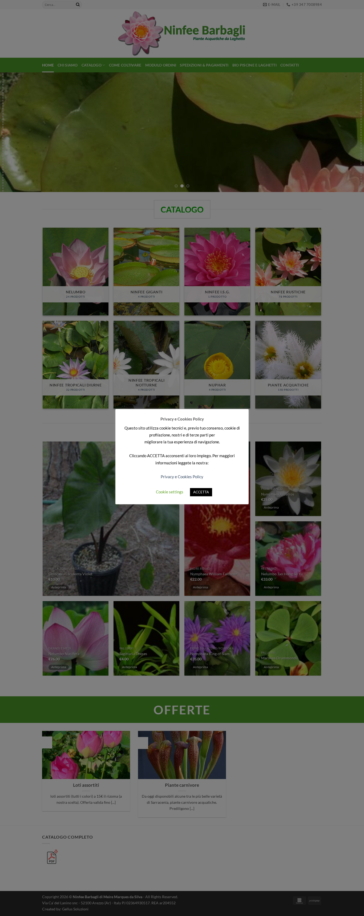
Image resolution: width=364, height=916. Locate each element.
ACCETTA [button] (201, 492)
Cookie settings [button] (169, 491)
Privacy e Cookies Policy (182, 476)
